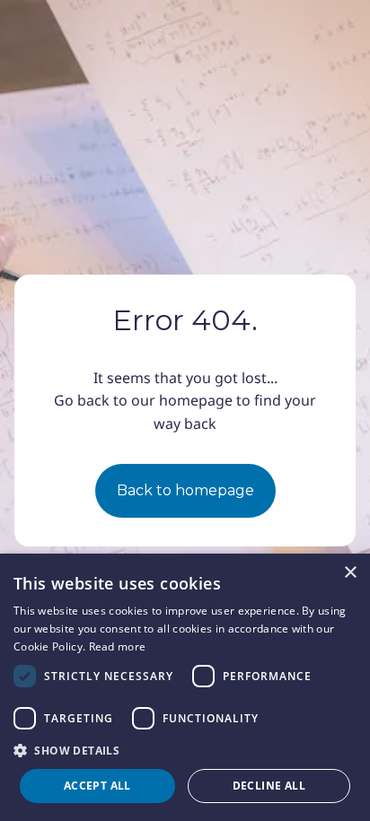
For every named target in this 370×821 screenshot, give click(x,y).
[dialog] (185, 687)
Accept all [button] (97, 785)
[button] (185, 750)
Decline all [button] (269, 785)
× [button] (350, 573)
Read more (117, 646)
